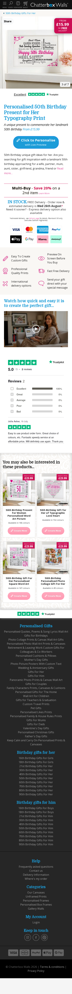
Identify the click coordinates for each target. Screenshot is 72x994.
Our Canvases (36, 892)
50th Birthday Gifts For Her (20, 13)
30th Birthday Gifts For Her (36, 770)
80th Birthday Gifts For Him (36, 840)
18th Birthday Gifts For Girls (36, 762)
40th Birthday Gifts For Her (36, 774)
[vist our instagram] (27, 937)
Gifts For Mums (36, 720)
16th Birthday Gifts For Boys (36, 808)
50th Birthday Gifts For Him (36, 828)
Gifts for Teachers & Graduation (36, 700)
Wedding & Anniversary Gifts (36, 668)
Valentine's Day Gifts (36, 728)
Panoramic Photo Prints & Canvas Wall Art (36, 680)
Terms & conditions (52, 967)
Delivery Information (36, 875)
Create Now (20, 530)
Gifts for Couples (36, 684)
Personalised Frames (36, 900)
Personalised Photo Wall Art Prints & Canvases (36, 643)
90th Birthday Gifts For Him (36, 844)
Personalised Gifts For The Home (36, 692)
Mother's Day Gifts (36, 660)
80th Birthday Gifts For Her (36, 790)
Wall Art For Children (36, 696)
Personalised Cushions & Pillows (36, 656)
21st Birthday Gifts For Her (36, 766)
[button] (10, 5)
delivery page (34, 218)
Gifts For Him (36, 676)
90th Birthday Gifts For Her (36, 794)
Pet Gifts (36, 708)
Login (36, 922)
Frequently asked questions (36, 866)
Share (8, 21)
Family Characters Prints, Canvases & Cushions (36, 688)
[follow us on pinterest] (44, 937)
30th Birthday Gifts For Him (36, 820)
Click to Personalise (37, 142)
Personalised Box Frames (36, 904)
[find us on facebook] (36, 937)
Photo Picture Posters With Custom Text (36, 664)
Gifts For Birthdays (36, 635)
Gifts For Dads (36, 724)
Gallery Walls (36, 908)
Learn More (44, 193)
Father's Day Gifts (36, 736)
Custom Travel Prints (36, 704)
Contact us (36, 871)
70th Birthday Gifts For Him (36, 836)
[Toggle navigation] (4, 3)
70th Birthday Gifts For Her (36, 786)
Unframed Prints (36, 896)
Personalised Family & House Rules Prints (36, 716)
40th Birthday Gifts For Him (36, 824)
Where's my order (36, 879)
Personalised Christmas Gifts (36, 732)
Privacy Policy (36, 971)
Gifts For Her (36, 672)
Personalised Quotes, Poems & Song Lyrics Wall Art (36, 631)
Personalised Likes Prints (36, 712)
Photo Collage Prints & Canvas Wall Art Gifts (36, 639)
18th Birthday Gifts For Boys (36, 812)
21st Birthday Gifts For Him (36, 816)
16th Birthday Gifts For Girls (36, 758)
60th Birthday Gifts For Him (36, 832)
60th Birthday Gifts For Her (36, 782)
